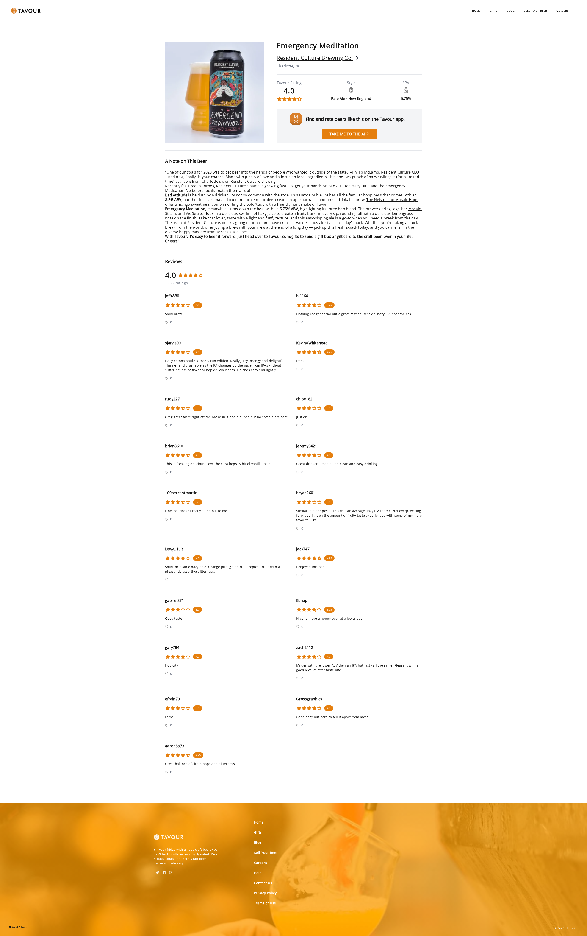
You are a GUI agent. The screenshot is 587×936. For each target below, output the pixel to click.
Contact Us (263, 883)
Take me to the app (349, 134)
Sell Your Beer (535, 10)
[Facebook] (164, 871)
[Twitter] (157, 871)
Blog (511, 10)
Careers (562, 10)
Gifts (494, 10)
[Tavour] (169, 839)
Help (258, 873)
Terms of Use (265, 903)
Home (476, 10)
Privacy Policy (265, 893)
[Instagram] (170, 871)
